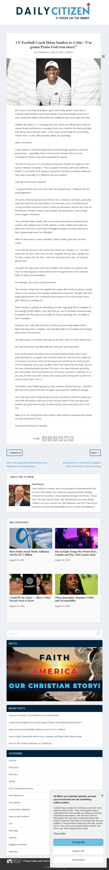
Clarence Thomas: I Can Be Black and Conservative (34, 715)
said (77, 249)
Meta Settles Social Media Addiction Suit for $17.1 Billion (37, 729)
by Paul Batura (42, 52)
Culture (69, 52)
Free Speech (14, 802)
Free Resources (16, 795)
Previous (16, 452)
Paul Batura (38, 484)
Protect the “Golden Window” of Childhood (30, 743)
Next (94, 452)
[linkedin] (60, 438)
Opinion (13, 837)
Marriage (13, 830)
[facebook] (44, 438)
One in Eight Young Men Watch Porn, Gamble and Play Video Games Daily (45, 736)
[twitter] (50, 438)
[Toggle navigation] (103, 56)
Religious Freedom (18, 844)
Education (14, 767)
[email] (66, 438)
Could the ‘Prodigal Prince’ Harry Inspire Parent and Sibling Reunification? (45, 722)
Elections (13, 774)
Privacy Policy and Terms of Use (40, 861)
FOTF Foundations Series (21, 788)
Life (10, 823)
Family (12, 781)
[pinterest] (55, 438)
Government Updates (19, 809)
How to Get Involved (19, 816)
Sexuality (13, 851)
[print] (71, 438)
